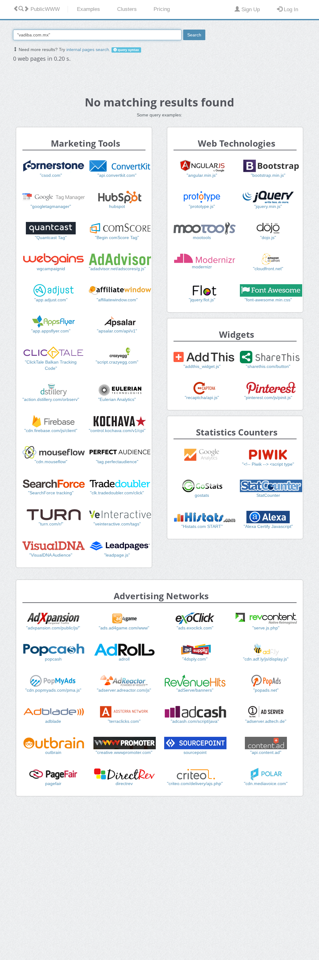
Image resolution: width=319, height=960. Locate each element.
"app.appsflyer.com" (50, 330)
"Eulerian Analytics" (117, 399)
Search (194, 34)
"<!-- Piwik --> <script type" (268, 464)
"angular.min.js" (202, 175)
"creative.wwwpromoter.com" (124, 752)
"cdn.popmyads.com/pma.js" (53, 690)
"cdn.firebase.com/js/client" (50, 430)
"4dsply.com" (194, 658)
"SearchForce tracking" (51, 492)
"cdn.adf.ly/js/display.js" (265, 658)
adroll (124, 658)
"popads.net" (266, 690)
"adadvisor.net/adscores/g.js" (117, 268)
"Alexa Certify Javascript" (268, 526)
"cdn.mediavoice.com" (266, 783)
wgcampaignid (51, 268)
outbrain (53, 752)
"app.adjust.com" (51, 299)
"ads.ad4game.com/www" (124, 627)
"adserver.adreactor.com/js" (124, 690)
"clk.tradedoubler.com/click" (117, 492)
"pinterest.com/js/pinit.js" (268, 397)
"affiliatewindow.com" (117, 299)
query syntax (128, 50)
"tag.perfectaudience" (117, 461)
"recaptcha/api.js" (202, 397)
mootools (202, 237)
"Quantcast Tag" (51, 237)
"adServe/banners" (194, 690)
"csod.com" (51, 175)
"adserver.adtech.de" (265, 721)
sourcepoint (195, 752)
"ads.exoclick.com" (195, 627)
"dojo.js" (268, 237)
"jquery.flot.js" (202, 299)
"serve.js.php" (265, 627)
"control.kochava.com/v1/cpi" (117, 430)
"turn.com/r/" (51, 523)
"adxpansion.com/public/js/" (53, 627)
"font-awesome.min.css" (268, 299)
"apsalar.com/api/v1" (117, 330)
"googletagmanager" (51, 206)
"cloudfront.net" (268, 268)
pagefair (53, 783)
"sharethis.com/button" (268, 366)
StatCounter (268, 495)
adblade (53, 721)
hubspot (117, 206)
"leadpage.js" (117, 555)
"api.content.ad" (265, 752)
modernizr (202, 266)
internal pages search (87, 49)
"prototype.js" (202, 206)
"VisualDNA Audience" (50, 555)
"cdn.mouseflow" (51, 461)
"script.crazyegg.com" (117, 362)
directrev (124, 783)
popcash (53, 658)
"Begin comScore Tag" (117, 237)
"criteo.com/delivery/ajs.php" (195, 783)
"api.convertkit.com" (117, 175)
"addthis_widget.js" (202, 366)
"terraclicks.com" (124, 721)
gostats (202, 495)
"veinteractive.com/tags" (117, 523)
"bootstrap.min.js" (268, 175)
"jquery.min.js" (268, 206)
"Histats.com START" (202, 526)
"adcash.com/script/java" (195, 721)
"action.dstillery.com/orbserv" (50, 399)
